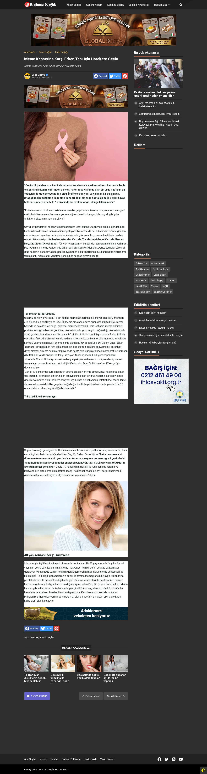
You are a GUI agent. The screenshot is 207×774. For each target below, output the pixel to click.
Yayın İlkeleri (107, 759)
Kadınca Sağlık (115, 4)
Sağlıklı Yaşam (94, 4)
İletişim (43, 759)
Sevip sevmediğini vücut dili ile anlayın (161, 335)
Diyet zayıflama (161, 269)
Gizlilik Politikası (71, 759)
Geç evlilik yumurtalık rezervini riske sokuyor (60, 679)
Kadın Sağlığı (74, 4)
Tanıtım (54, 759)
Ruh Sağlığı (141, 286)
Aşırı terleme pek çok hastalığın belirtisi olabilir (156, 104)
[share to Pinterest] (125, 76)
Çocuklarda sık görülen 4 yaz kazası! (159, 113)
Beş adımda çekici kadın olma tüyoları (88, 676)
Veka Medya (38, 75)
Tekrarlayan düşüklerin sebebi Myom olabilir (35, 678)
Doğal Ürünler (143, 275)
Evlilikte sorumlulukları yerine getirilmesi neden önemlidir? (154, 94)
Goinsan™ (63, 769)
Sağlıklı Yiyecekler (139, 4)
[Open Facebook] (159, 759)
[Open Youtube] (181, 759)
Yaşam (154, 286)
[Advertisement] (76, 280)
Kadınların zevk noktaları (152, 135)
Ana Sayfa (30, 759)
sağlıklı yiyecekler (163, 292)
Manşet (171, 280)
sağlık (165, 286)
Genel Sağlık (35, 637)
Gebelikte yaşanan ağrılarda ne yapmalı (115, 678)
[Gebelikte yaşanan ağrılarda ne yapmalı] (116, 663)
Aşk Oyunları (142, 269)
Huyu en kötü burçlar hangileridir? (157, 342)
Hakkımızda (90, 759)
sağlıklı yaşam (143, 292)
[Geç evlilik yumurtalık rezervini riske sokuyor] (63, 663)
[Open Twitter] (167, 759)
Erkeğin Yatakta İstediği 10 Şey (156, 327)
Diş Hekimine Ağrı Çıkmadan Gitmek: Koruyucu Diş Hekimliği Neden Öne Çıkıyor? (159, 125)
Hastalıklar (141, 280)
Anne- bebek (157, 263)
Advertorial (141, 263)
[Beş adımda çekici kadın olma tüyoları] (89, 663)
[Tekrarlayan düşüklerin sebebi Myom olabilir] (36, 663)
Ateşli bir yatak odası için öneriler (157, 320)
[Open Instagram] (174, 759)
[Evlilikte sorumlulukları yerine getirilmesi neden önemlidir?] (158, 73)
